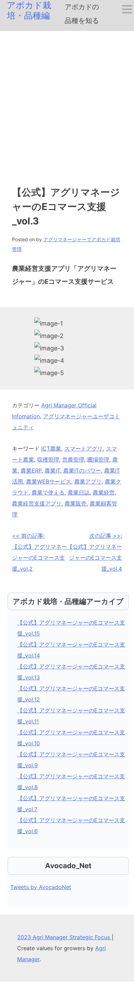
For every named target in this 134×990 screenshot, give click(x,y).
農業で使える (48, 492)
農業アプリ (88, 481)
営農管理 (73, 459)
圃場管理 (98, 459)
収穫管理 (48, 459)
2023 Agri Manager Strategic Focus (64, 937)
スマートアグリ (83, 448)
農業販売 (76, 503)
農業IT (52, 470)
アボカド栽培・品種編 (29, 10)
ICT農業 (51, 448)
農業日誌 (79, 492)
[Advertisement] (67, 101)
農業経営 (104, 492)
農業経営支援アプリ (37, 503)
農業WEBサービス (48, 481)
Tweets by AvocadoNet (40, 887)
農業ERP (31, 470)
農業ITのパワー (82, 470)
